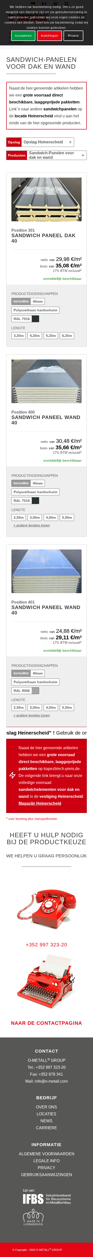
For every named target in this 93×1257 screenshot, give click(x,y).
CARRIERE (46, 1128)
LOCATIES (46, 1114)
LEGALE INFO (46, 1161)
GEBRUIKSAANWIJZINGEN (46, 1175)
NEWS (46, 1121)
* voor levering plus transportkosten (31, 819)
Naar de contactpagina (46, 1023)
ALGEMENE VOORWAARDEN (46, 1154)
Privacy (73, 35)
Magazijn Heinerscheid (40, 803)
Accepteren (23, 35)
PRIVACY (46, 1168)
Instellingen (49, 35)
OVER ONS (46, 1107)
